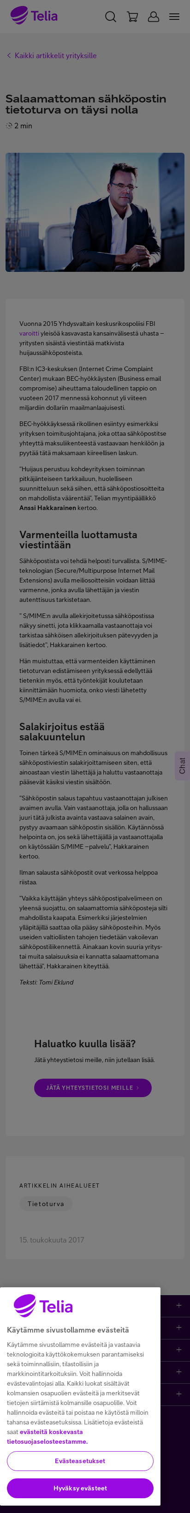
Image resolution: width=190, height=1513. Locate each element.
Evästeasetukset (80, 1461)
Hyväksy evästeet (80, 1488)
